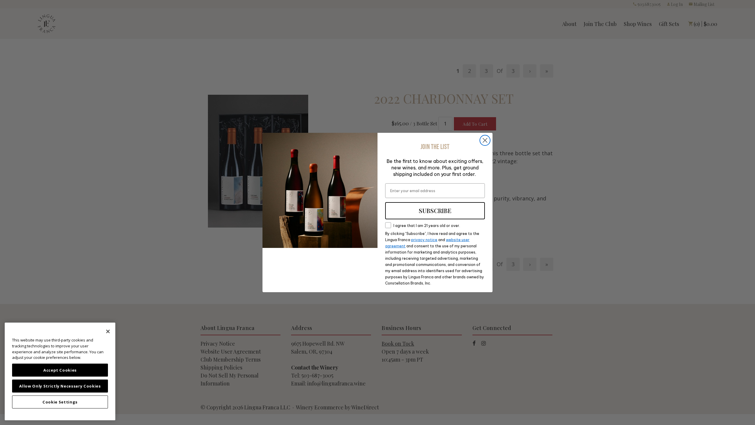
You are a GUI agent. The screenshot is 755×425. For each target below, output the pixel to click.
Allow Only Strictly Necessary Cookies (60, 386)
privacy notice (424, 240)
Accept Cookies (60, 370)
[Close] (107, 331)
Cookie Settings (60, 402)
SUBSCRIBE (435, 211)
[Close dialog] (485, 140)
